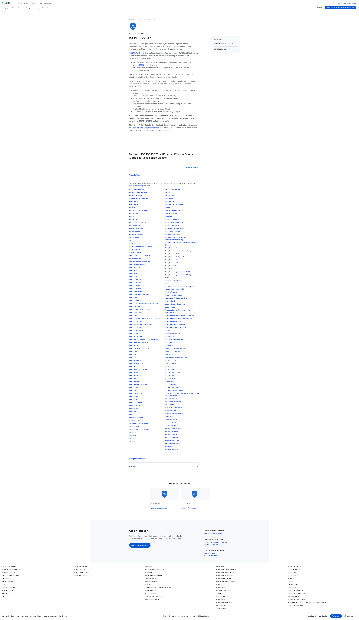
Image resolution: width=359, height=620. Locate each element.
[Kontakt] (320, 7)
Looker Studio (170, 307)
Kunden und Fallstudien (9, 587)
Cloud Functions (135, 279)
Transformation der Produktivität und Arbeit (158, 587)
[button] (164, 175)
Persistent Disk (170, 360)
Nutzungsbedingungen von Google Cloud (55, 616)
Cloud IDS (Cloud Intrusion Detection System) (145, 318)
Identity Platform (171, 292)
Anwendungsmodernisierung (153, 575)
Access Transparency (137, 195)
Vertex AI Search (171, 435)
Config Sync (133, 411)
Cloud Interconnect (136, 321)
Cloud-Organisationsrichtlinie (139, 348)
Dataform (132, 435)
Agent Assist (133, 201)
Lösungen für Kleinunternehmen (154, 596)
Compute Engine (135, 405)
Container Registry (136, 417)
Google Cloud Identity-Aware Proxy (178, 251)
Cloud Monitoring (135, 336)
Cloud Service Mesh (136, 363)
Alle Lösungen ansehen (152, 599)
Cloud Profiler (134, 351)
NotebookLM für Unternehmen (176, 357)
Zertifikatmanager (135, 258)
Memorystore (170, 336)
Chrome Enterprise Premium (139, 261)
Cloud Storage (134, 381)
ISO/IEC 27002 (138, 65)
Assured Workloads (136, 228)
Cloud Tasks (133, 387)
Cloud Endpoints (135, 300)
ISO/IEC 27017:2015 (136, 53)
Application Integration (137, 222)
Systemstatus (220, 605)
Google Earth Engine (172, 266)
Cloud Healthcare (135, 312)
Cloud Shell (133, 366)
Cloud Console (134, 285)
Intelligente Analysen (151, 578)
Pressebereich (292, 587)
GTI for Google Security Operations (178, 278)
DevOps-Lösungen (150, 593)
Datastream (169, 195)
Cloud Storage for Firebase (139, 384)
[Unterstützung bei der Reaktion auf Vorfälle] (340, 7)
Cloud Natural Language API (139, 342)
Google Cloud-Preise (80, 569)
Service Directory (171, 399)
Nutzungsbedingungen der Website (31, 616)
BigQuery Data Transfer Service (140, 246)
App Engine (133, 219)
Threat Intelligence (17, 8)
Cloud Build (133, 273)
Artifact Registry (135, 225)
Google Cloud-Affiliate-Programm (226, 569)
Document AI (169, 201)
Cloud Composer (135, 282)
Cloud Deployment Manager (139, 294)
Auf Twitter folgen (293, 596)
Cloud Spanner (134, 372)
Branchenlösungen (150, 590)
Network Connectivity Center (176, 348)
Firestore (168, 216)
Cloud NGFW (133, 345)
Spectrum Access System (174, 408)
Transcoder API (170, 426)
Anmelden (352, 3)
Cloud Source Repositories (138, 369)
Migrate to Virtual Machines (175, 339)
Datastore (168, 192)
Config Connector (135, 408)
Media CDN (169, 330)
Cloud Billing (133, 270)
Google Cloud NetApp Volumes (176, 257)
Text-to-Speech (171, 420)
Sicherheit (148, 584)
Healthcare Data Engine (173, 281)
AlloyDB (132, 207)
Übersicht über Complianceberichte (145, 128)
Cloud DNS (133, 297)
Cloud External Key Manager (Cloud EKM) (144, 303)
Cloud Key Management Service (140, 324)
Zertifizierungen (221, 596)
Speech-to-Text (171, 411)
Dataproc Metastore (172, 189)
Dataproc (132, 441)
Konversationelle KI (136, 420)
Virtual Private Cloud (172, 441)
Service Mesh (170, 405)
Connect (132, 414)
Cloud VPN (133, 399)
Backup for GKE (134, 237)
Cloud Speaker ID (135, 375)
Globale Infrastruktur (8, 581)
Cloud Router (134, 354)
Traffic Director (170, 423)
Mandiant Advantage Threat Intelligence (179, 315)
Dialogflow (169, 198)
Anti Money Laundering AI (138, 210)
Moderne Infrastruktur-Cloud (10, 575)
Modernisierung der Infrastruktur (154, 569)
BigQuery (132, 243)
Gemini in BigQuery (172, 225)
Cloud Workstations (136, 402)
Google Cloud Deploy (173, 248)
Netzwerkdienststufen (173, 354)
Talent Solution (170, 417)
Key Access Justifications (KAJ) (176, 298)
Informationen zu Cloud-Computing (226, 581)
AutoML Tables (134, 231)
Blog (3, 596)
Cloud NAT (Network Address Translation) (144, 339)
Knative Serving (170, 301)
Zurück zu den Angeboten (136, 19)
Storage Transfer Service (174, 414)
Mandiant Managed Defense (175, 324)
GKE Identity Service (172, 231)
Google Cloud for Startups (224, 602)
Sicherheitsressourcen (48, 8)
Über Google (5, 616)
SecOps (28, 8)
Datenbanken (149, 572)
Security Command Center (174, 390)
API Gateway (133, 213)
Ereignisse (291, 578)
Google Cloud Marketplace (175, 254)
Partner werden (292, 575)
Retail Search (170, 378)
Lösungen (27, 3)
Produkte (34, 3)
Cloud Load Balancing (136, 330)
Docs (339, 3)
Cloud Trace (133, 390)
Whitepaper (5, 593)
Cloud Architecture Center (224, 590)
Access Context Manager (138, 192)
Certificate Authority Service (139, 255)
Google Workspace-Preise (81, 572)
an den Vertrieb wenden (162, 130)
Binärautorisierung (135, 252)
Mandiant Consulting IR (173, 321)
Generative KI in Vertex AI (174, 228)
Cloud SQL (133, 378)
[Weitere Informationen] (158, 508)
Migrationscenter (171, 342)
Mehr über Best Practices (213, 534)
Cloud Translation (135, 393)
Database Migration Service (139, 429)
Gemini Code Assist (172, 219)
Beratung (36, 8)
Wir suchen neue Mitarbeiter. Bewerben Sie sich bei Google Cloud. (307, 602)
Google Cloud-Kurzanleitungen (225, 575)
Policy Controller (171, 363)
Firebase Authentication (174, 210)
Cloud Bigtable (134, 267)
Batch (131, 240)
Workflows (169, 447)
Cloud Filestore (134, 306)
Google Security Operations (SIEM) (177, 272)
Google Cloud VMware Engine (176, 263)
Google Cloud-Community (295, 605)
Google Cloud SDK (171, 260)
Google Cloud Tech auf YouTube (297, 593)
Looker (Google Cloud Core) (175, 304)
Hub (166, 284)
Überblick (19, 3)
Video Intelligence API (173, 438)
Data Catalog (134, 426)
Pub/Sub (168, 366)
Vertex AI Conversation (173, 429)
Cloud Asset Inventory (137, 264)
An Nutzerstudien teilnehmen (296, 599)
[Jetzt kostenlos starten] (140, 545)
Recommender (170, 375)
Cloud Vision (133, 396)
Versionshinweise (221, 608)
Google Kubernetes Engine (175, 269)
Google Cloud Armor (172, 234)
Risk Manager (170, 381)
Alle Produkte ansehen (80, 575)
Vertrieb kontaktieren (294, 569)
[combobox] (350, 616)
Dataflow (132, 432)
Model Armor (170, 345)
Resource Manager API (173, 333)
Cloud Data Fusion (135, 291)
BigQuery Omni (134, 249)
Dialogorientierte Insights (138, 423)
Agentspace (133, 204)
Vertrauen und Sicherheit (9, 572)
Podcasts (290, 581)
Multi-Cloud (5, 578)
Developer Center (293, 584)
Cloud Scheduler (135, 360)
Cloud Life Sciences (136, 327)
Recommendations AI (172, 372)
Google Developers (221, 599)
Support (345, 3)
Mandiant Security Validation (175, 327)
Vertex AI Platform (171, 432)
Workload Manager (172, 450)
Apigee (131, 216)
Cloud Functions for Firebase (139, 309)
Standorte (5, 584)
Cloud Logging (134, 333)
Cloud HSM (133, 315)
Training (218, 593)
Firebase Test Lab (171, 213)
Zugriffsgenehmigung (137, 189)
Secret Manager (171, 384)
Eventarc (168, 207)
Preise (40, 3)
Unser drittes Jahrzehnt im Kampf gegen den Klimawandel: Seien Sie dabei (187, 616)
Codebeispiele (220, 587)
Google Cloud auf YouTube (295, 590)
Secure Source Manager (173, 387)
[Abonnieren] (336, 616)
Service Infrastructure (173, 402)
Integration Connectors (173, 295)
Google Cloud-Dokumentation (225, 572)
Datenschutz (15, 616)
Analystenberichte (7, 590)
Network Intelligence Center (175, 351)
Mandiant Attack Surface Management (178, 318)
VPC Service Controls (173, 444)
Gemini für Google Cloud (174, 222)
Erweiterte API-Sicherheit (138, 198)
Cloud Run (132, 357)
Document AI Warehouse (174, 204)
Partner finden (292, 572)
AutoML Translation (136, 234)
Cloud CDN (133, 276)
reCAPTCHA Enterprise (173, 369)
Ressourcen (47, 3)
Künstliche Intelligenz (151, 581)
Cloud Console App (136, 288)
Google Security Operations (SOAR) (178, 275)
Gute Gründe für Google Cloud (11, 569)
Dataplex (132, 438)
